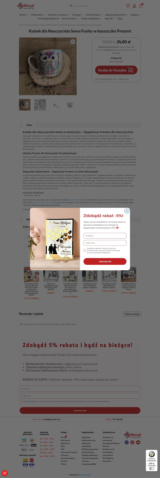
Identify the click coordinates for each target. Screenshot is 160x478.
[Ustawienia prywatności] (5, 473)
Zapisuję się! (105, 261)
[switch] (151, 468)
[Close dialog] (127, 211)
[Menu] (156, 451)
